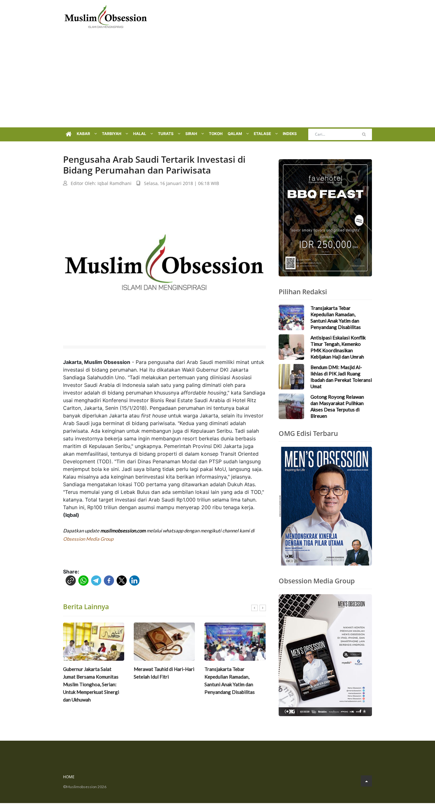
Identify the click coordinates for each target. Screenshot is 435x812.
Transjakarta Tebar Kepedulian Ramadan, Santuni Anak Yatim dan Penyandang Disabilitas (229, 680)
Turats (166, 133)
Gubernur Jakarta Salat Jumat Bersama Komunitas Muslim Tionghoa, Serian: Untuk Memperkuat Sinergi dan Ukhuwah (91, 684)
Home (69, 777)
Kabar (84, 133)
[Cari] (364, 134)
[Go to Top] (366, 781)
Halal (140, 133)
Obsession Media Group (88, 539)
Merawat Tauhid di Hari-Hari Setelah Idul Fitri (164, 673)
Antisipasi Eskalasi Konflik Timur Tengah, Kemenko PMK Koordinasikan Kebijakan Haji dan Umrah (338, 347)
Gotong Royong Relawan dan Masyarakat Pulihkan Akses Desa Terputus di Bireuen (337, 406)
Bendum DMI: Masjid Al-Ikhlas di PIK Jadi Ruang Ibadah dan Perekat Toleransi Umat (341, 376)
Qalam (235, 133)
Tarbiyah (112, 133)
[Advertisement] (217, 79)
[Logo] (105, 16)
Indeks (290, 133)
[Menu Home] (68, 134)
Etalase (263, 133)
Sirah (191, 133)
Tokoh (216, 133)
